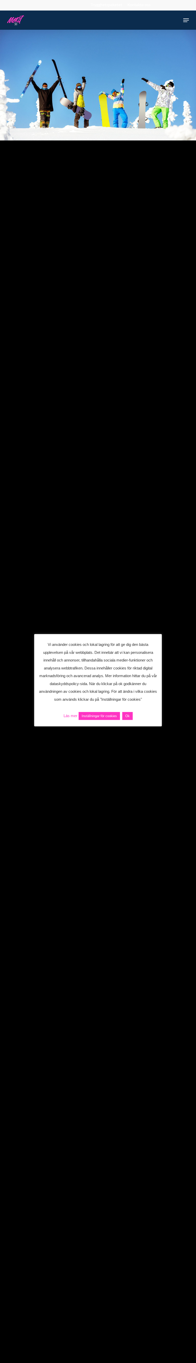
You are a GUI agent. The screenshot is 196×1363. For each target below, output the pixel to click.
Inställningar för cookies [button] (99, 716)
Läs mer (70, 716)
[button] (186, 20)
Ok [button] (127, 716)
